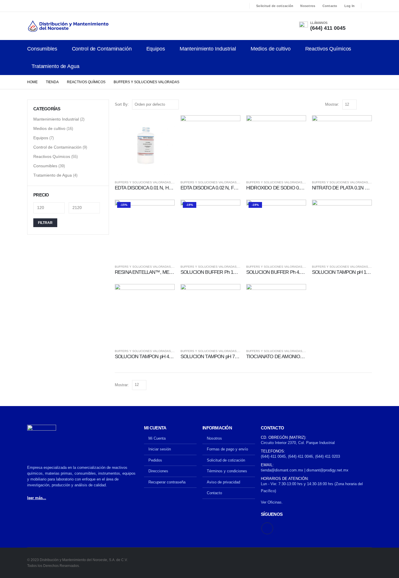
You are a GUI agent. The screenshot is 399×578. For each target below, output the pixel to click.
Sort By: (122, 104)
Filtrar (45, 223)
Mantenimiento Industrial (208, 49)
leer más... (36, 498)
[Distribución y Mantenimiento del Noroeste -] (68, 26)
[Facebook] (368, 6)
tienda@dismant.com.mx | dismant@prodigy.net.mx (304, 470)
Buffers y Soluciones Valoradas (143, 182)
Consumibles (42, 49)
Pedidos (155, 460)
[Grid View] (362, 104)
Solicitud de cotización (274, 6)
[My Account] (362, 26)
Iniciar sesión (159, 449)
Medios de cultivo (271, 49)
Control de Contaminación (102, 49)
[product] (145, 145)
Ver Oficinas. (272, 502)
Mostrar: (332, 104)
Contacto (329, 6)
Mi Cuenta (157, 438)
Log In (349, 6)
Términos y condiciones (227, 471)
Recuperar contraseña (166, 482)
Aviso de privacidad (223, 482)
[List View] (369, 104)
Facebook (267, 528)
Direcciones (158, 471)
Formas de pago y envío (227, 449)
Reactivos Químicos (328, 49)
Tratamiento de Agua (55, 66)
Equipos (155, 49)
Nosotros (307, 6)
